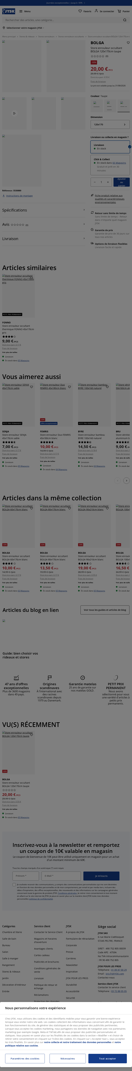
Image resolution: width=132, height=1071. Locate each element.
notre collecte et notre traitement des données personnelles (77, 1042)
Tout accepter (107, 1058)
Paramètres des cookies (25, 1058)
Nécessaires (68, 1058)
